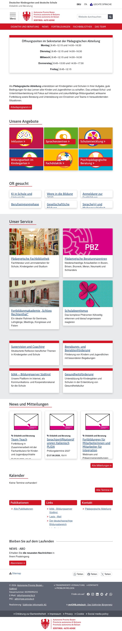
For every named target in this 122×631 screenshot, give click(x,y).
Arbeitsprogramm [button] (20, 107)
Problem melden (65, 588)
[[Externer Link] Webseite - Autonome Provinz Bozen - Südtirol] (41, 16)
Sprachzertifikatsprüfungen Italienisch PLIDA (60, 443)
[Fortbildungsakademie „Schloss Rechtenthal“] (34, 293)
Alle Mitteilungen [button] (101, 465)
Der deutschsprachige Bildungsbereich (61, 522)
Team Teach (19, 439)
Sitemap (16, 573)
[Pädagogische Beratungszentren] (88, 241)
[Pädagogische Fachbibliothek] (34, 241)
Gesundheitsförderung (79, 374)
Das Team (100, 26)
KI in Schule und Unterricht (21, 195)
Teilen (79, 574)
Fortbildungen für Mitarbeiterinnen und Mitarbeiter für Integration (96, 445)
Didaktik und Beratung (25, 26)
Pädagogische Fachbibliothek (30, 258)
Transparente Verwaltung (70, 585)
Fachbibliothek (82, 26)
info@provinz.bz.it (26, 595)
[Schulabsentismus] (88, 293)
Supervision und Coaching (28, 346)
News (45, 26)
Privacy (68, 613)
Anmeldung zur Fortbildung (93, 195)
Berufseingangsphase (25, 204)
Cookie (80, 613)
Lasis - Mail (55, 516)
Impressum (55, 613)
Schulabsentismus (76, 310)
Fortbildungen (60, 26)
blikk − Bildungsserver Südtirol (31, 374)
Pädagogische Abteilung (98, 508)
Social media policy (97, 613)
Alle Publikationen (23, 508)
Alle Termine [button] (103, 490)
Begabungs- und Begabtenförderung (77, 348)
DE (79, 4)
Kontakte (93, 585)
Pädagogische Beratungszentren (86, 258)
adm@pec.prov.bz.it (24, 599)
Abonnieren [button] (17, 563)
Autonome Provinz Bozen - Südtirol (26, 587)
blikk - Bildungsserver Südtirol (60, 510)
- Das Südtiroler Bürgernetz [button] (90, 604)
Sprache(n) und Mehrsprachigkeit (94, 205)
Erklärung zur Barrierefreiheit (30, 613)
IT (85, 4)
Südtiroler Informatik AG (34, 604)
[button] (88, 594)
